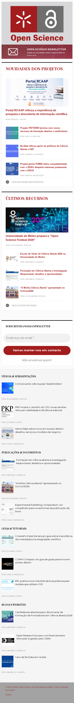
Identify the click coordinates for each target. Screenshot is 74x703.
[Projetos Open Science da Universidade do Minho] (37, 42)
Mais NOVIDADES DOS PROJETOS (27, 182)
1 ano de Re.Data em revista (30, 657)
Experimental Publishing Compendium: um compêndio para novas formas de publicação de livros (42, 508)
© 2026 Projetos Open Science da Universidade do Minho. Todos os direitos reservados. (36, 688)
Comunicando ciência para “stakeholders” (38, 383)
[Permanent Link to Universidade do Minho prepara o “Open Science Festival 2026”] (37, 219)
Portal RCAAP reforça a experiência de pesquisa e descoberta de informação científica (36, 112)
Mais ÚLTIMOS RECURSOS (24, 305)
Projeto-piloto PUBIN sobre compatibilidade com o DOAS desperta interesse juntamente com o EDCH (43, 167)
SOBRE (8, 695)
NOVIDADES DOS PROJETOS (34, 68)
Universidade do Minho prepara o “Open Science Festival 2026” (32, 238)
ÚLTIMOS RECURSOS (27, 198)
